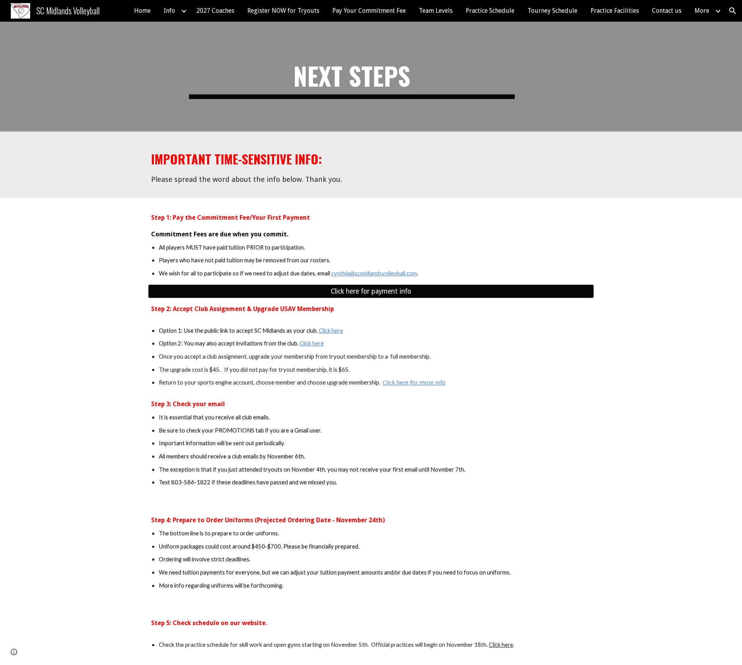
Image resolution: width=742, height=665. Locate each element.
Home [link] (142, 10)
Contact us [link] (666, 10)
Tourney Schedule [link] (552, 10)
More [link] (701, 10)
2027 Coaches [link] (215, 10)
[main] (351, 76)
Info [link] (169, 10)
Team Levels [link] (436, 10)
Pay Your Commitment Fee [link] (369, 10)
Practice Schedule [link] (490, 10)
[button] (732, 11)
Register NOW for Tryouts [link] (283, 10)
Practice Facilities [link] (615, 10)
